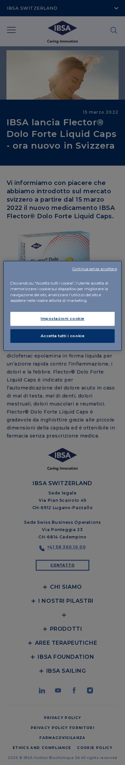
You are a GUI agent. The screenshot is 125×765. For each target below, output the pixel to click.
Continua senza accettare (94, 269)
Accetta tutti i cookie (63, 336)
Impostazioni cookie (62, 318)
